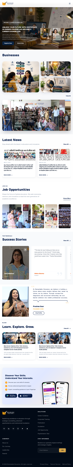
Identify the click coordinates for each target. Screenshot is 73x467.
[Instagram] (18, 428)
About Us (5, 443)
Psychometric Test (43, 433)
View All (68, 96)
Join (62, 450)
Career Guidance (43, 415)
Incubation (41, 426)
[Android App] (22, 428)
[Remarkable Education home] (7, 3)
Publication (41, 423)
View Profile (38, 313)
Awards (4, 453)
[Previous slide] (70, 43)
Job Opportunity (43, 430)
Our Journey (6, 446)
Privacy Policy (44, 464)
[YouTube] (13, 428)
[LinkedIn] (9, 428)
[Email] (4, 428)
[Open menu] (70, 4)
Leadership (5, 450)
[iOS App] (27, 428)
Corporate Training (44, 419)
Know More (67, 198)
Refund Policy (66, 464)
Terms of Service (55, 464)
